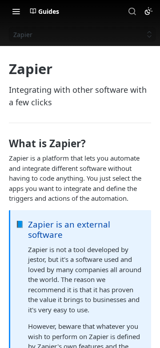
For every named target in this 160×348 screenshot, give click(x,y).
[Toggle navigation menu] (16, 11)
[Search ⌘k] (132, 11)
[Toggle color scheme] (148, 11)
